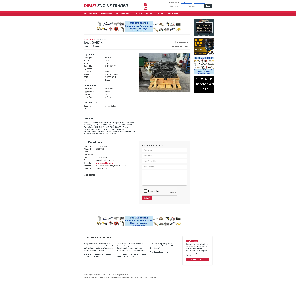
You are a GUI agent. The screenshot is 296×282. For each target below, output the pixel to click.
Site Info (160, 13)
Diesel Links (173, 13)
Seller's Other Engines (180, 46)
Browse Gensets (115, 277)
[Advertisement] (204, 103)
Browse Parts (106, 13)
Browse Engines (90, 13)
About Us (149, 13)
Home (86, 39)
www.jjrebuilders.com (104, 163)
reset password (199, 3)
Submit (147, 198)
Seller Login (187, 3)
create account (186, 3)
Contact (145, 277)
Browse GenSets (122, 13)
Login (208, 6)
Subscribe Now (197, 260)
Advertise (153, 277)
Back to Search (182, 42)
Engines (92, 39)
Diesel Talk (137, 13)
